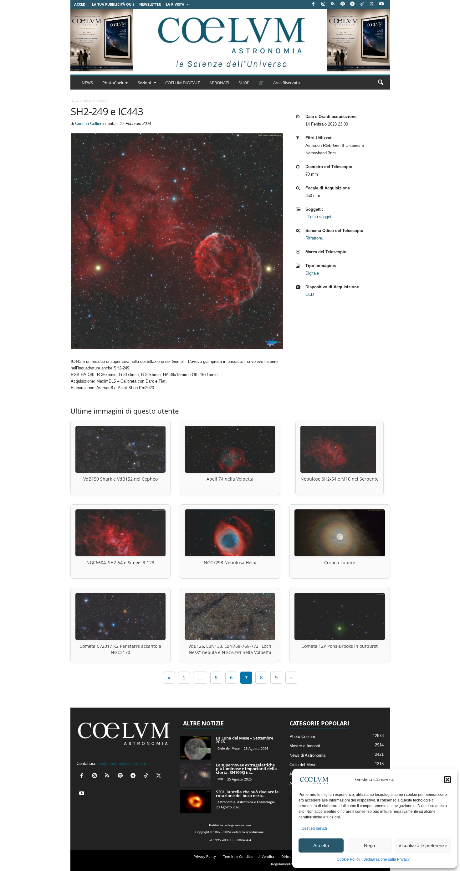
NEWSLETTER (150, 4)
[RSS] (333, 4)
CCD (309, 294)
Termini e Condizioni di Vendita (248, 856)
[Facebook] (313, 4)
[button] (447, 779)
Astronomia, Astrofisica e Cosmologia (246, 802)
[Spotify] (342, 4)
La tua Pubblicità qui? (113, 4)
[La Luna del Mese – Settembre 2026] (195, 748)
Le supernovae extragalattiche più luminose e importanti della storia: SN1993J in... (246, 768)
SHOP (243, 82)
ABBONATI (219, 82)
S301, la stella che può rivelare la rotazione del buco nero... (247, 793)
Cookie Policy (348, 859)
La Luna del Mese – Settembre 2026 (244, 740)
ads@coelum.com (238, 825)
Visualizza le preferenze (422, 845)
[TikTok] (362, 4)
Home (75, 101)
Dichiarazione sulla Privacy (386, 859)
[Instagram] (323, 4)
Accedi (80, 4)
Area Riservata (286, 82)
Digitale (312, 273)
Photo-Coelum (302, 736)
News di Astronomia (307, 755)
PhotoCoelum (115, 82)
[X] (372, 4)
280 (220, 779)
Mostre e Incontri (304, 746)
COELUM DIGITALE (182, 82)
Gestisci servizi (314, 828)
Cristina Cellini (88, 123)
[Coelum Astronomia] (230, 40)
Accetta (321, 845)
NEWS (87, 82)
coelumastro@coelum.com (122, 763)
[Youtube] (381, 4)
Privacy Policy (205, 856)
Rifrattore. (314, 238)
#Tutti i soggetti (319, 216)
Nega (369, 845)
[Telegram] (352, 4)
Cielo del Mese (228, 748)
